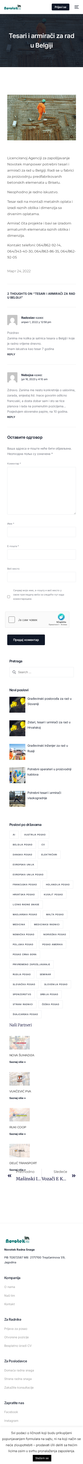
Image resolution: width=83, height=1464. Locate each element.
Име (10, 523)
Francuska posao (25, 884)
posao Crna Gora (25, 954)
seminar (45, 974)
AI (14, 834)
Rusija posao (22, 974)
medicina (19, 924)
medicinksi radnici (47, 924)
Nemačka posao (23, 934)
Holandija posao (58, 884)
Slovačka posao (24, 984)
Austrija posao (35, 834)
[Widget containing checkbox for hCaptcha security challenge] (37, 620)
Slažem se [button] (42, 1458)
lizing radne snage (26, 904)
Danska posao (22, 854)
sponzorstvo (22, 994)
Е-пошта (13, 546)
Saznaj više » (17, 1061)
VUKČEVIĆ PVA (20, 1091)
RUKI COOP (17, 1127)
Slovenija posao (56, 984)
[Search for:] (41, 672)
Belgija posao (23, 844)
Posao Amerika (52, 944)
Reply (11, 354)
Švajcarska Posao (25, 1014)
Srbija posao (49, 994)
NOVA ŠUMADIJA (21, 1055)
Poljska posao (23, 944)
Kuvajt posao (53, 894)
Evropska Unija (23, 864)
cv (43, 844)
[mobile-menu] (76, 7)
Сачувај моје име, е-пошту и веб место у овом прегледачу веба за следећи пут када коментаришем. (38, 594)
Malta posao (55, 914)
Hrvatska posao (24, 894)
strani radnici (23, 1004)
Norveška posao (54, 934)
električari (49, 854)
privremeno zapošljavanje (31, 964)
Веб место (13, 568)
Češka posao (50, 1004)
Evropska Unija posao (28, 874)
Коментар (14, 463)
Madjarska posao (25, 914)
